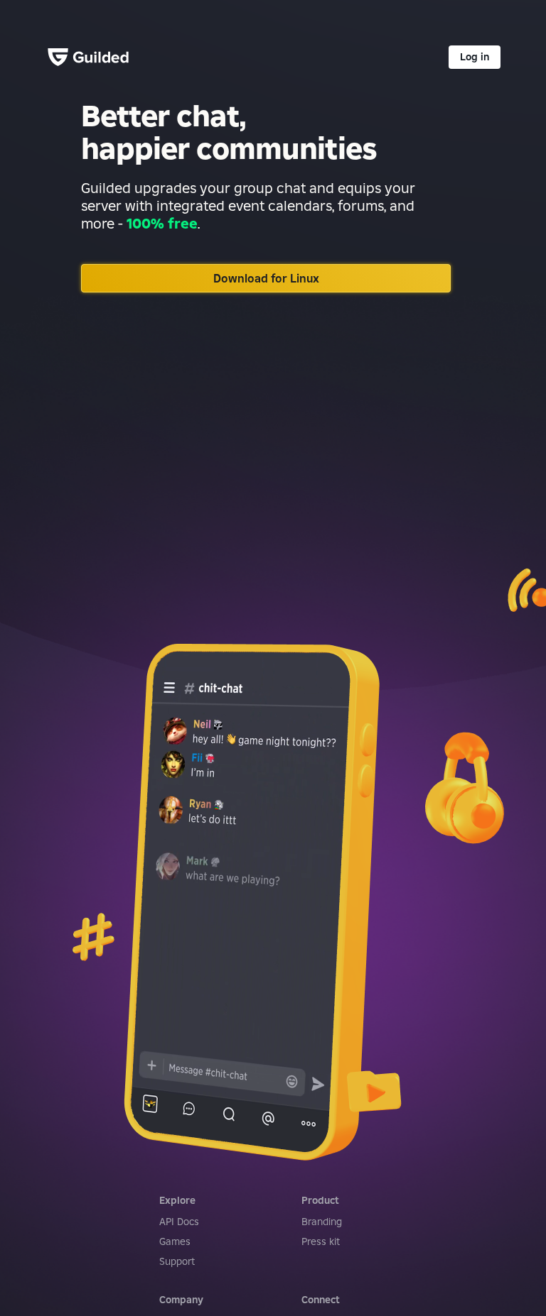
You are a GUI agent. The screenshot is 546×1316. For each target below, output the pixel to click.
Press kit (320, 1241)
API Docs (179, 1221)
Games (175, 1241)
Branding (321, 1221)
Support (177, 1261)
